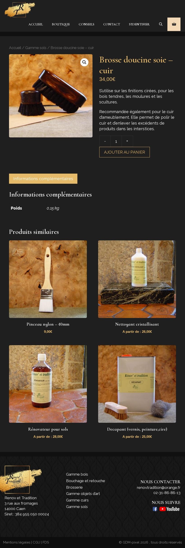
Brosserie (74, 487)
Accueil (35, 24)
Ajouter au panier (124, 152)
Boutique (61, 24)
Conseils (86, 24)
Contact (111, 24)
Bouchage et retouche (85, 481)
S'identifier (139, 24)
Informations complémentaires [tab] (43, 178)
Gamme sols (35, 47)
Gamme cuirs (77, 500)
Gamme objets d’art (83, 493)
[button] (84, 62)
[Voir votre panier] (173, 24)
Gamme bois (77, 474)
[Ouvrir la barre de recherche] (160, 24)
